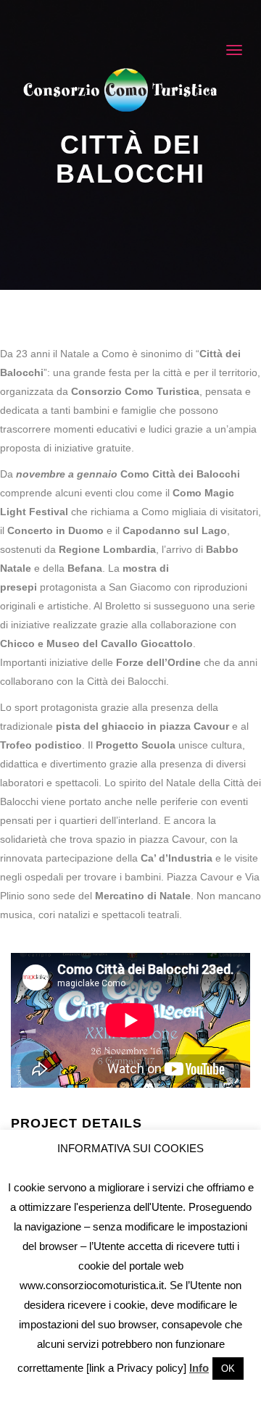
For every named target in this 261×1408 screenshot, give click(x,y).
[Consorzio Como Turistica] (120, 90)
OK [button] (228, 1368)
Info (199, 1368)
